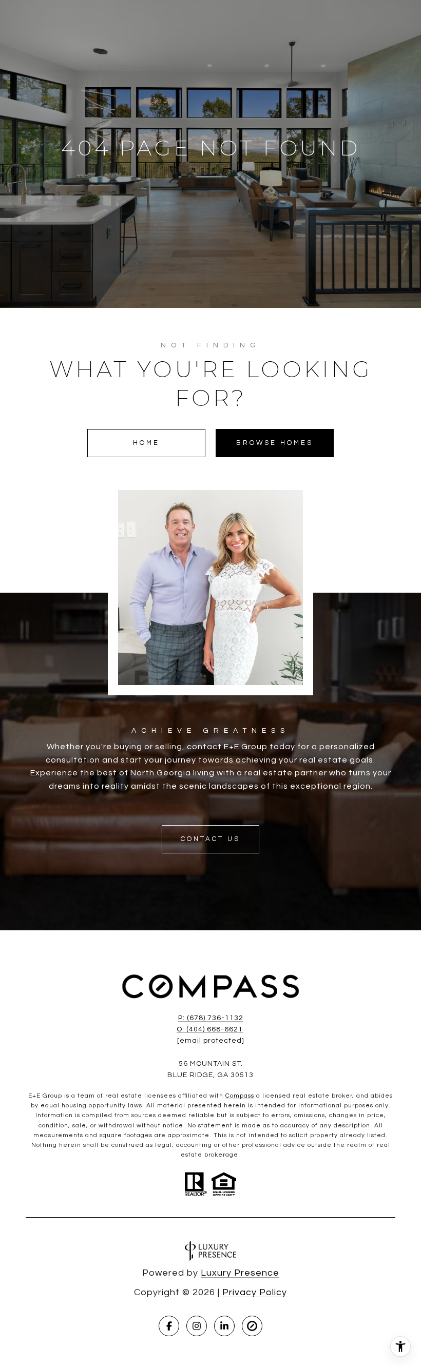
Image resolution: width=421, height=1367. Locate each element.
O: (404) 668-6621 (210, 1029)
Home (146, 442)
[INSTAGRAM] (196, 1326)
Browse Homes (274, 442)
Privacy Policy (254, 1292)
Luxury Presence (240, 1273)
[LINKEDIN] (224, 1326)
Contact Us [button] (210, 839)
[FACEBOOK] (169, 1326)
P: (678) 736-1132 (210, 1018)
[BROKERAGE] (252, 1326)
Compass (239, 1095)
